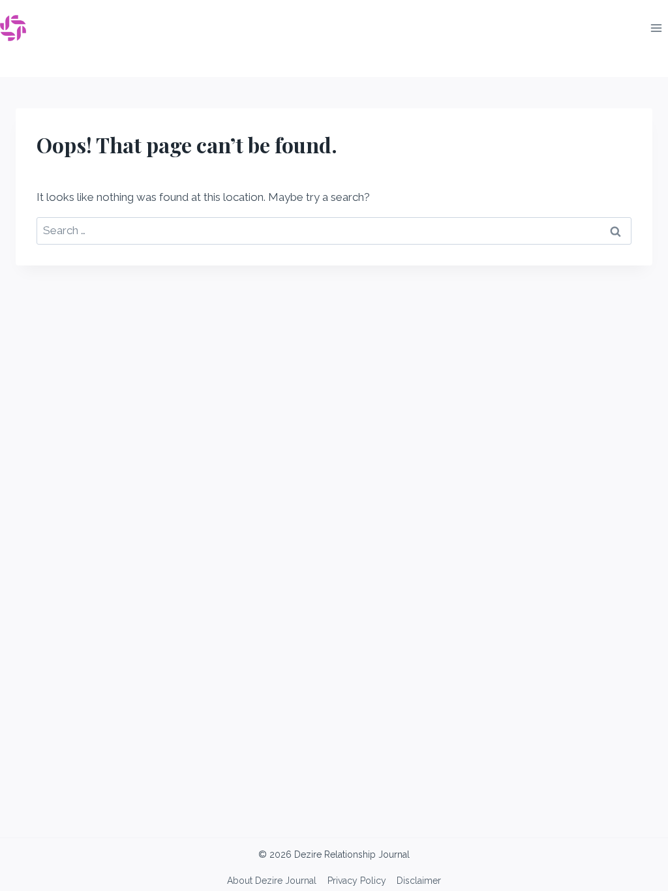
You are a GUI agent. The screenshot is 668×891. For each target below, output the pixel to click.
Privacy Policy (356, 880)
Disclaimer (419, 880)
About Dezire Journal (271, 880)
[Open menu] (656, 28)
